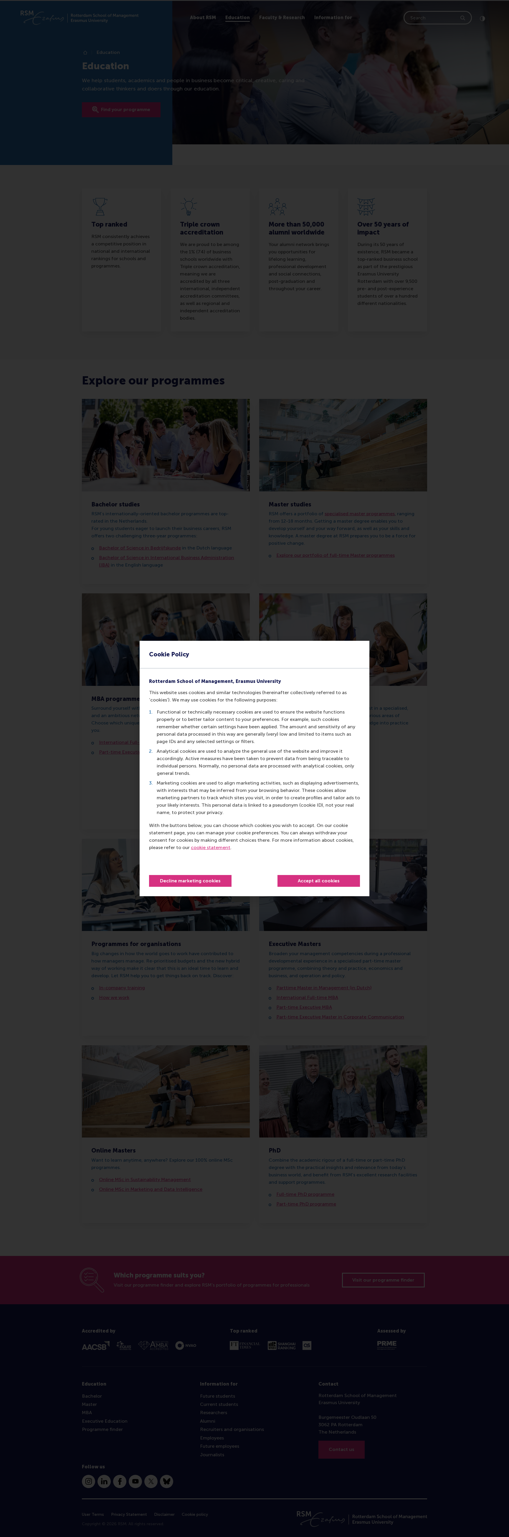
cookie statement (210, 847)
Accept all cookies (319, 881)
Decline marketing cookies (190, 881)
